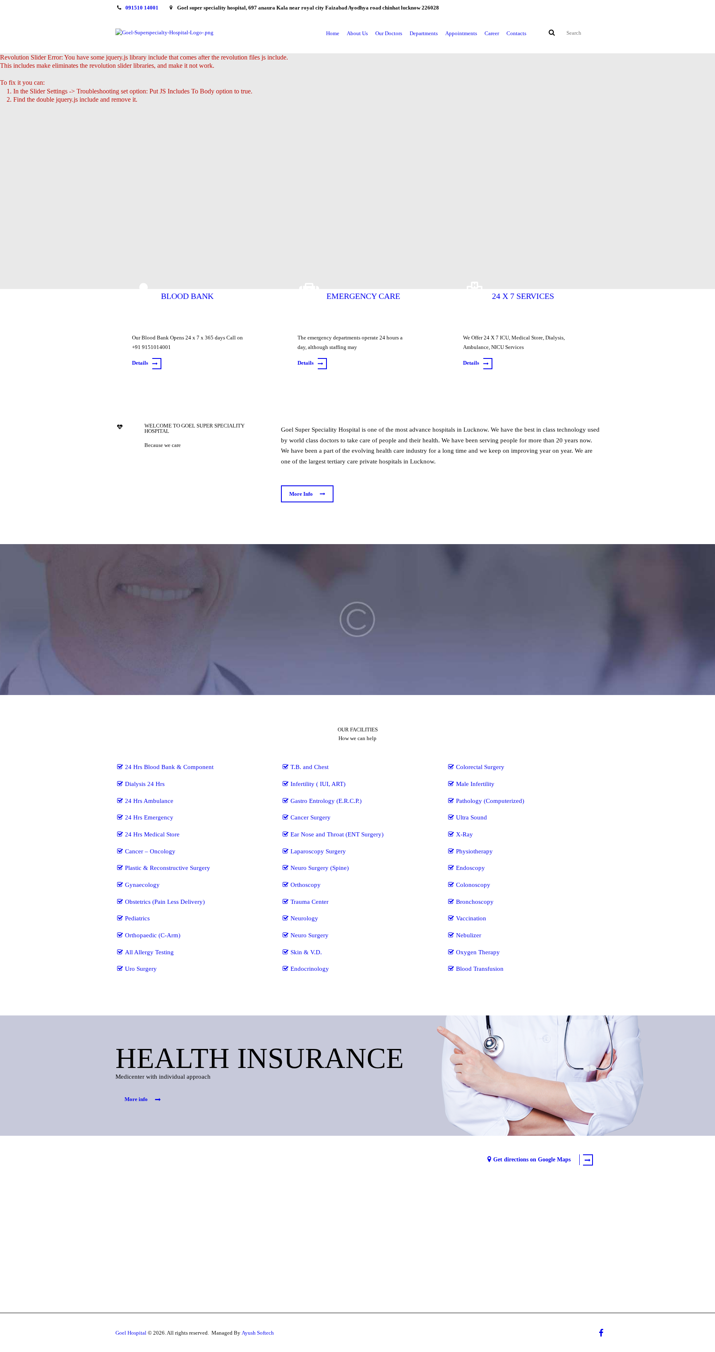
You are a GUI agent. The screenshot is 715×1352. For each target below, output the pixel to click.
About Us (357, 33)
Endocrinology (309, 968)
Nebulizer (468, 935)
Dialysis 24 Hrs (145, 784)
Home (332, 33)
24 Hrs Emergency (149, 817)
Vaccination (471, 918)
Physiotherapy (474, 851)
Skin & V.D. (306, 952)
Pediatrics (137, 918)
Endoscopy (470, 868)
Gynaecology (142, 884)
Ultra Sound (471, 817)
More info (136, 1099)
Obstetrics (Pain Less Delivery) (165, 901)
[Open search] (551, 33)
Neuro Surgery (309, 935)
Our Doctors (388, 33)
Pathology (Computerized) (490, 801)
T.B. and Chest (309, 767)
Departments (424, 33)
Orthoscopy (305, 884)
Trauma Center (309, 901)
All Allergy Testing (149, 952)
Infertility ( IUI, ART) (318, 784)
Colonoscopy (473, 884)
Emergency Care (363, 296)
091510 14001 (141, 8)
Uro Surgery (141, 968)
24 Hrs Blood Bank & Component (169, 767)
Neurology (304, 918)
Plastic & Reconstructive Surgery (167, 868)
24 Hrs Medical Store (152, 834)
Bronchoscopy (475, 901)
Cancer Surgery (310, 817)
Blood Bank (187, 296)
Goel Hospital (130, 1333)
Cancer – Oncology (150, 851)
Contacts (516, 33)
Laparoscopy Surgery (318, 851)
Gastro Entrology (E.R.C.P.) (326, 801)
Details (140, 363)
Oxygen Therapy (478, 952)
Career (492, 33)
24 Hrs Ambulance (149, 801)
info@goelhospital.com (167, 1157)
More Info (301, 494)
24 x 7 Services (523, 296)
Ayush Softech (258, 1333)
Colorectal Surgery (480, 767)
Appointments (461, 33)
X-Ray (464, 834)
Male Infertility (475, 784)
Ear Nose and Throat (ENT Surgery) (337, 834)
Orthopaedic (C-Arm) (152, 935)
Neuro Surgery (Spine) (319, 868)
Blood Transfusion (480, 968)
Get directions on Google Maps (532, 1159)
